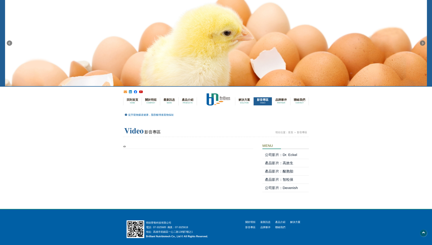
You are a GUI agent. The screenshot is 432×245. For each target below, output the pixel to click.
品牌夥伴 (281, 101)
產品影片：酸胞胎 (279, 171)
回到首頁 (132, 101)
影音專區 (262, 101)
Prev (9, 43)
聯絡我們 (299, 101)
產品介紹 (187, 101)
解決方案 (244, 101)
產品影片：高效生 (279, 163)
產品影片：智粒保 (279, 179)
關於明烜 (151, 101)
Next (422, 43)
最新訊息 (169, 101)
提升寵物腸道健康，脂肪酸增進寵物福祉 (151, 114)
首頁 (290, 132)
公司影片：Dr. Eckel (281, 155)
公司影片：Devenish (281, 188)
